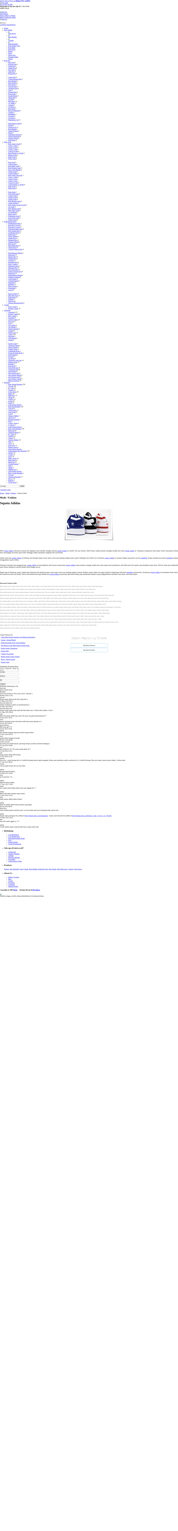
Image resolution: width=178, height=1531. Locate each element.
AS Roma (11, 107)
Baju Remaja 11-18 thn (15, 153)
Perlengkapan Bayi (10, 222)
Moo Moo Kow (13, 295)
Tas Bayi (11, 260)
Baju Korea (12, 33)
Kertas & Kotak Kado (15, 353)
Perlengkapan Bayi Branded (17, 451)
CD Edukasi (12, 212)
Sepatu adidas (129, 551)
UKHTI (10, 399)
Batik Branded (13, 44)
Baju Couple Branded (15, 473)
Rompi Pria (12, 74)
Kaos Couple (12, 307)
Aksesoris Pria (13, 88)
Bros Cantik (12, 316)
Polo (9, 421)
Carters (10, 438)
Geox (10, 443)
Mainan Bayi (12, 257)
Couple (6, 305)
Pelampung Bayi (13, 266)
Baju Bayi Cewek (14, 225)
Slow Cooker (12, 264)
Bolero (10, 51)
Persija (10, 125)
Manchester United (14, 123)
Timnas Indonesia (14, 136)
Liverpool (11, 118)
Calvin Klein (12, 410)
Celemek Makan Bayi (15, 249)
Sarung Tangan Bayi (15, 271)
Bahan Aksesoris (13, 381)
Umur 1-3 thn (12, 146)
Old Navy (11, 418)
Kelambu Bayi (13, 262)
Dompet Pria (12, 92)
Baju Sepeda (12, 83)
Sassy (10, 456)
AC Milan (11, 103)
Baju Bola (11, 101)
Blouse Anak (12, 155)
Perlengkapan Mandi (15, 275)
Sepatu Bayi (12, 238)
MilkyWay (11, 395)
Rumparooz (12, 297)
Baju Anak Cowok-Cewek (17, 205)
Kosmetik (11, 318)
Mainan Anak (12, 362)
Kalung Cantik (13, 314)
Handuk (10, 364)
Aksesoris (7, 310)
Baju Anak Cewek (14, 144)
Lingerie (11, 40)
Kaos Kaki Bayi (13, 270)
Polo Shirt (11, 70)
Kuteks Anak (12, 220)
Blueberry (11, 284)
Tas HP (10, 99)
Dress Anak (12, 159)
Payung (10, 357)
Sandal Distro (12, 96)
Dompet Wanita (13, 329)
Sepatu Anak (12, 172)
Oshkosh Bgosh (13, 432)
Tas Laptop (12, 325)
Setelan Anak (12, 197)
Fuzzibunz (11, 288)
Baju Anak (7, 142)
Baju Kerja (11, 49)
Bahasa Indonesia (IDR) (8, 17)
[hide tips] (3, 12)
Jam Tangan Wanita (14, 375)
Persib (10, 133)
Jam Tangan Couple (14, 379)
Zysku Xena (12, 392)
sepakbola (144, 558)
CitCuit (10, 386)
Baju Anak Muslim (14, 170)
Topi (9, 90)
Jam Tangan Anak (14, 377)
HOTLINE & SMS (6, 4)
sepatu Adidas (8, 551)
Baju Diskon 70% (14, 46)
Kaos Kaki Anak (13, 218)
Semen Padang (13, 131)
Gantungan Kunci (14, 351)
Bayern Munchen (14, 111)
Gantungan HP (13, 369)
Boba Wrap (12, 460)
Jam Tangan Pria (13, 373)
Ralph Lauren (12, 447)
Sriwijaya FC (12, 127)
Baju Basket (12, 81)
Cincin (10, 334)
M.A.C (10, 479)
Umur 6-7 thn (12, 149)
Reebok (10, 480)
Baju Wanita (8, 30)
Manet (10, 394)
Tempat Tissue (13, 349)
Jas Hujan (11, 358)
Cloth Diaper (12, 279)
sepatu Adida (31, 565)
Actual (10, 401)
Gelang (10, 331)
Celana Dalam (13, 173)
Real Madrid (12, 129)
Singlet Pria (12, 68)
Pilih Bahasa (4, 14)
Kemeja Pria (12, 64)
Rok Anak (11, 162)
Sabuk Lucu (12, 332)
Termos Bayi (12, 247)
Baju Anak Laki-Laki (15, 175)
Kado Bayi (11, 273)
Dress (10, 53)
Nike (9, 442)
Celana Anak (12, 164)
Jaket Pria (11, 72)
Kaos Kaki (11, 94)
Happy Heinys (13, 294)
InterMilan (11, 114)
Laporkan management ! (8, 25)
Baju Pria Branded (14, 406)
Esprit (10, 403)
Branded (7, 382)
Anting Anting (13, 320)
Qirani (10, 397)
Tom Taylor (12, 412)
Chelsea (10, 112)
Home (6, 28)
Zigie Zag (11, 301)
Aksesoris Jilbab (13, 345)
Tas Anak (11, 207)
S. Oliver (11, 425)
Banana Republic (13, 419)
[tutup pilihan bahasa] (3, 19)
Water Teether (12, 236)
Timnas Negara (13, 138)
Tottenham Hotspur (14, 135)
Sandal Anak (12, 344)
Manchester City (13, 120)
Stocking (11, 336)
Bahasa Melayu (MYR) (7, 16)
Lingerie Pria (12, 86)
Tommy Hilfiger (13, 416)
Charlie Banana (13, 281)
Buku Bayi (11, 255)
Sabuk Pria (11, 98)
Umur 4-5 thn (12, 148)
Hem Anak (11, 186)
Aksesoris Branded (14, 477)
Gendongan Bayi (13, 233)
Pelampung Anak (13, 216)
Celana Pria (12, 77)
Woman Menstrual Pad (15, 303)
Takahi (10, 468)
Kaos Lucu (11, 55)
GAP (10, 414)
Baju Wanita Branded (15, 384)
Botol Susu (11, 234)
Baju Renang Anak (14, 168)
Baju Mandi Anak (14, 209)
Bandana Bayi (13, 240)
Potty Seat (11, 244)
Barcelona (11, 109)
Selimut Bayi (12, 259)
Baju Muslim (12, 37)
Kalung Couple (13, 308)
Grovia (10, 290)
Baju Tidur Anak (13, 210)
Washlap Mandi (13, 242)
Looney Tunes (13, 423)
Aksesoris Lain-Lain (15, 360)
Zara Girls (11, 445)
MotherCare (12, 469)
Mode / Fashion (11, 493)
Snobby (10, 453)
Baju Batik (11, 48)
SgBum (10, 299)
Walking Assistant (14, 277)
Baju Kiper (11, 140)
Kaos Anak (12, 192)
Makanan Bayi (13, 268)
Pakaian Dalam (13, 57)
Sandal (10, 340)
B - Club (11, 388)
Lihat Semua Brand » (15, 405)
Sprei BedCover (13, 368)
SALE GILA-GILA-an (15, 1)
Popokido (11, 283)
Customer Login (5, 490)
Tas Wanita (11, 327)
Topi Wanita (12, 338)
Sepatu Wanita (13, 347)
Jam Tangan (12, 371)
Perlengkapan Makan (15, 253)
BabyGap (11, 431)
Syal (9, 323)
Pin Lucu (11, 321)
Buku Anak (12, 214)
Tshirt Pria (11, 66)
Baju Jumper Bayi (14, 231)
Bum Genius (12, 286)
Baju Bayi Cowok (14, 227)
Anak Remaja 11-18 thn (16, 185)
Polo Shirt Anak (13, 194)
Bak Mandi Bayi (13, 246)
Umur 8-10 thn (13, 151)
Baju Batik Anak (13, 166)
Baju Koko (11, 85)
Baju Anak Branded (14, 429)
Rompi (10, 59)
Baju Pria (7, 61)
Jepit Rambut (12, 355)
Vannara (11, 390)
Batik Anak (12, 157)
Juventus (11, 116)
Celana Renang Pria (14, 79)
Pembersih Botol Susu (15, 229)
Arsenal (10, 105)
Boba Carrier (12, 458)
